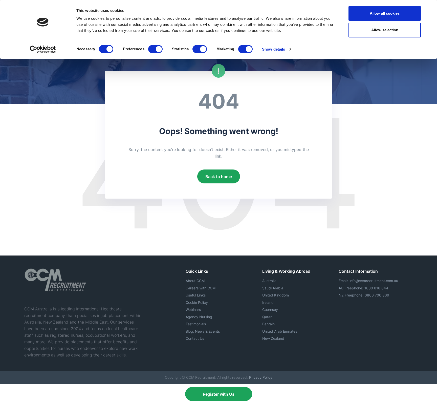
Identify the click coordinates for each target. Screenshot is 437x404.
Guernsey (270, 309)
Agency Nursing (199, 317)
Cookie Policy (197, 302)
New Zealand (273, 338)
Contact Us (195, 338)
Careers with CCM (200, 288)
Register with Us (218, 394)
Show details (273, 49)
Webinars (193, 309)
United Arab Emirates (279, 331)
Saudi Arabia (272, 288)
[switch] (155, 49)
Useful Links (196, 295)
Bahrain (268, 324)
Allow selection (384, 30)
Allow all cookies (385, 13)
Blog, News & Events (203, 331)
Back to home (218, 176)
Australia (269, 281)
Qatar (267, 317)
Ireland (268, 302)
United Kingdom (275, 295)
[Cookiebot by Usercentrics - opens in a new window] (43, 49)
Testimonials (196, 324)
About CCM (195, 281)
